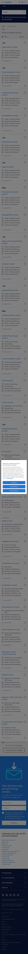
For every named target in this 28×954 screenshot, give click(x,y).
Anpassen (14, 482)
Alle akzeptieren (14, 490)
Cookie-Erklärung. (9, 478)
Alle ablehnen (14, 486)
